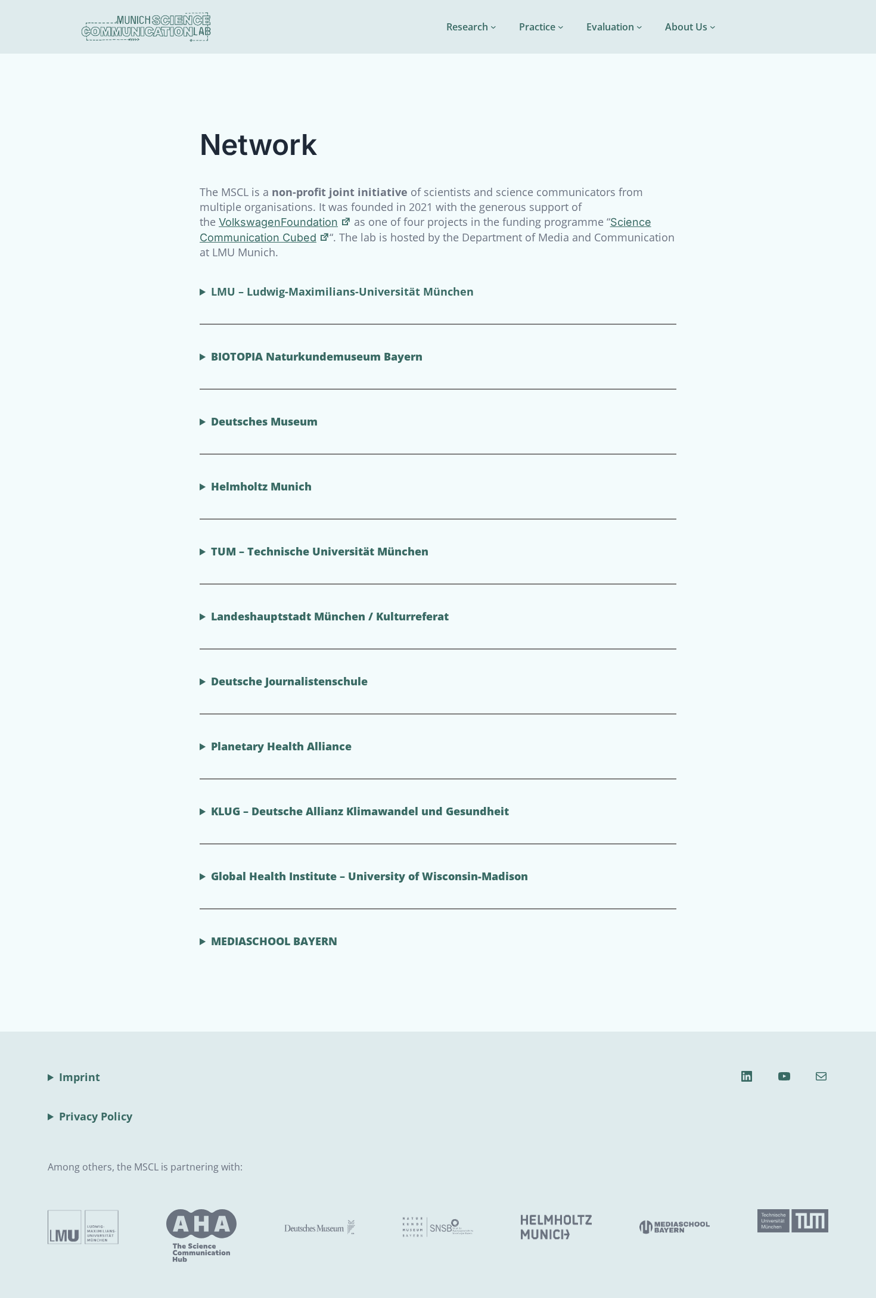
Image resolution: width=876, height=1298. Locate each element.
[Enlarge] (221, 1225)
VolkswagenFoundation (278, 222)
